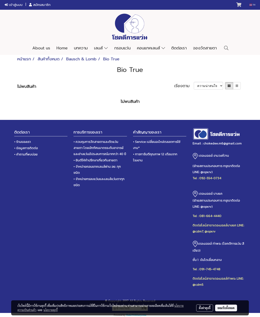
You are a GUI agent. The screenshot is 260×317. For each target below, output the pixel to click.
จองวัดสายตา (205, 48)
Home (62, 48)
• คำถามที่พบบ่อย (26, 154)
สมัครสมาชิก (41, 4)
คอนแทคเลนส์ (149, 48)
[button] (226, 48)
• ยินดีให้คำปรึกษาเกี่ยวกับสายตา (95, 160)
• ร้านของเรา (22, 141)
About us (41, 48)
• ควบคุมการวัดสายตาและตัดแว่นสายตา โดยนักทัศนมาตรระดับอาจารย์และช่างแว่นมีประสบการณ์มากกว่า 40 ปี (100, 147)
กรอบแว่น (122, 48)
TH (253, 5)
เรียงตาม (184, 86)
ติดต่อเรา (179, 48)
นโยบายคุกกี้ (50, 310)
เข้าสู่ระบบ (15, 4)
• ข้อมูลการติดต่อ (26, 147)
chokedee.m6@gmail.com (222, 143)
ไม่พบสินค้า (26, 86)
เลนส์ (99, 48)
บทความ (81, 48)
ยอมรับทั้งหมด (226, 308)
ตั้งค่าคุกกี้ (204, 308)
